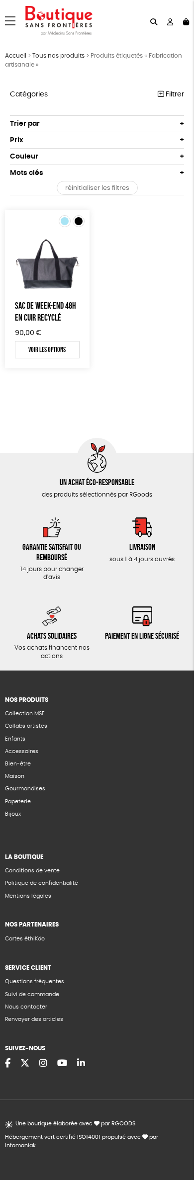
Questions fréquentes (34, 981)
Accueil (15, 56)
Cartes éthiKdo (25, 938)
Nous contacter (26, 1007)
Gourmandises (25, 788)
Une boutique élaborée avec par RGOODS (75, 1123)
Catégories (29, 94)
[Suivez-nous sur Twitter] (24, 1063)
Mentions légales (28, 896)
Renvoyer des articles (34, 1019)
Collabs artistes (26, 726)
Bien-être (18, 763)
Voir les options (47, 349)
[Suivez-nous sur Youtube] (62, 1063)
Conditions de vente (32, 870)
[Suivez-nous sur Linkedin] (81, 1063)
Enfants (15, 739)
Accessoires (21, 751)
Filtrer (174, 94)
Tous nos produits (58, 56)
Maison (14, 776)
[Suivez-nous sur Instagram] (43, 1063)
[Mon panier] (186, 21)
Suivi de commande (32, 994)
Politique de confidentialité (41, 883)
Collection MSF (24, 713)
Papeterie (18, 801)
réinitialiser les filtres (97, 188)
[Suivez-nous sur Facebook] (7, 1063)
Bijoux (13, 814)
